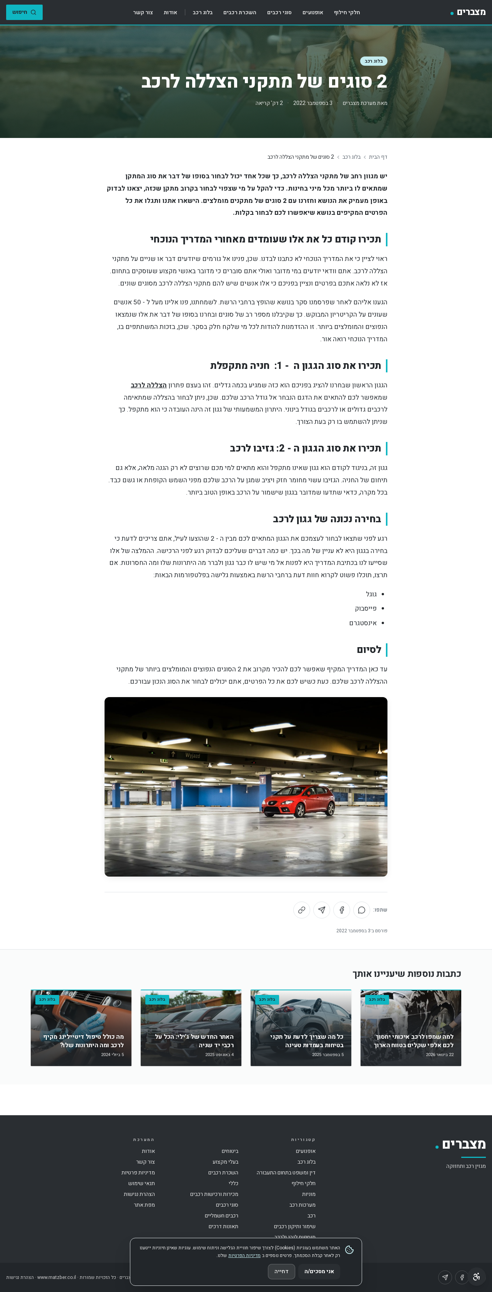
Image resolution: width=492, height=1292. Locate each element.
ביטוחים (230, 1151)
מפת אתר (144, 1205)
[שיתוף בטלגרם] (321, 910)
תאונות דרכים (223, 1226)
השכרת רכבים (239, 12)
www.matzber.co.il (56, 1277)
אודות (170, 12)
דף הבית (378, 157)
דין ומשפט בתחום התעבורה (286, 1173)
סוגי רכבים (279, 12)
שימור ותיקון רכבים (295, 1226)
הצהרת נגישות (139, 1194)
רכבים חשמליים (221, 1216)
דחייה (281, 1271)
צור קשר (143, 12)
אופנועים (313, 12)
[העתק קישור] (301, 910)
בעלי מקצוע (225, 1162)
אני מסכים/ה (319, 1271)
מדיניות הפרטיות (244, 1255)
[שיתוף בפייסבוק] (341, 910)
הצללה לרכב (149, 385)
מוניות (309, 1194)
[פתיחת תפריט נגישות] (476, 1276)
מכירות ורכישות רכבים (214, 1194)
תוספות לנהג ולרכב (295, 1237)
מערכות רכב (302, 1205)
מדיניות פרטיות (138, 1173)
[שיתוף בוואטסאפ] (361, 910)
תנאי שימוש (141, 1183)
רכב (312, 1216)
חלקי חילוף (347, 12)
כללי (233, 1183)
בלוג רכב (203, 12)
